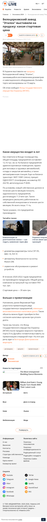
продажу (30, 71)
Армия (26, 9)
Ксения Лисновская (13, 360)
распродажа (9, 349)
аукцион (20, 349)
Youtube (9, 475)
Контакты (6, 448)
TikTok (31, 475)
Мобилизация (9, 420)
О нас (5, 442)
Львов (26, 411)
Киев (5, 411)
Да (43, 520)
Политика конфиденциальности (32, 448)
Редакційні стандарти (32, 456)
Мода (26, 420)
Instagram (10, 487)
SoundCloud (33, 487)
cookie (20, 520)
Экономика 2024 (18, 14)
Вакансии (6, 445)
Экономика (36, 9)
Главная (5, 14)
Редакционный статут (32, 452)
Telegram (10, 479)
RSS (30, 492)
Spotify (31, 483)
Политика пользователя (29, 443)
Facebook (10, 492)
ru (37, 4)
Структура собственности (13, 454)
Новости (17, 9)
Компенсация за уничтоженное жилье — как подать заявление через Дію (15, 239)
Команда (6, 457)
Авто (26, 393)
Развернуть (23, 430)
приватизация (33, 349)
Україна (8, 9)
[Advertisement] (23, 122)
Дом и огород (29, 402)
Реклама (6, 451)
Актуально (7, 393)
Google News (33, 479)
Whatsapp (10, 496)
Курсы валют (8, 460)
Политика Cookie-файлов (30, 460)
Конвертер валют (10, 464)
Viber (8, 483)
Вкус (5, 402)
